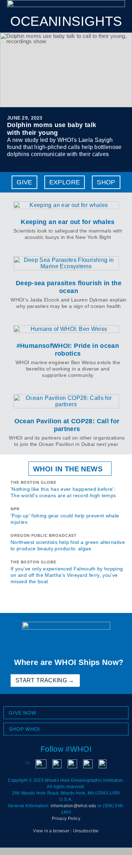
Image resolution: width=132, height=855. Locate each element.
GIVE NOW (22, 713)
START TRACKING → (44, 680)
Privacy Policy (66, 818)
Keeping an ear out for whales (67, 221)
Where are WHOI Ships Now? (69, 662)
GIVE (24, 182)
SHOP (106, 182)
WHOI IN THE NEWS (67, 469)
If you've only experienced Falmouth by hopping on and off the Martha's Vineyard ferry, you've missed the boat (67, 575)
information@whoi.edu (73, 805)
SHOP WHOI (24, 729)
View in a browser (51, 830)
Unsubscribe (86, 830)
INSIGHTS (66, 21)
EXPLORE (64, 182)
